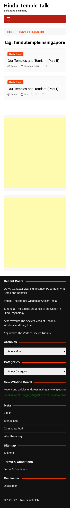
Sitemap (9, 452)
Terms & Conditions (16, 469)
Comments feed (13, 428)
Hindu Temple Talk (26, 6)
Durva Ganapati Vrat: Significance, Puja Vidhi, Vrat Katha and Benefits (34, 291)
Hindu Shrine (15, 54)
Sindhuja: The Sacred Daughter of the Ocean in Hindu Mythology (32, 311)
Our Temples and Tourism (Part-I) (32, 89)
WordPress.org (13, 436)
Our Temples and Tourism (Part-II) (33, 60)
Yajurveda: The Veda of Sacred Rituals (27, 333)
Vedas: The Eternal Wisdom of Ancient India (30, 300)
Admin (14, 66)
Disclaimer (10, 485)
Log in (7, 412)
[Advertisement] (35, 153)
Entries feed (11, 420)
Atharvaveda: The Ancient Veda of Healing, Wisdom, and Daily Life (30, 323)
